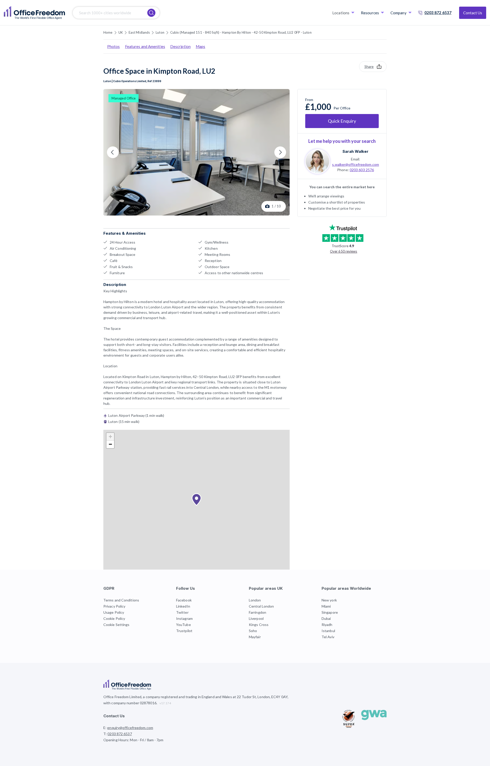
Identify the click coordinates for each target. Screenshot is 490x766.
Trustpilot (184, 631)
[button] (196, 499)
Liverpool (256, 618)
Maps (200, 46)
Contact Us (472, 12)
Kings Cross (258, 624)
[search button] (151, 13)
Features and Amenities (145, 46)
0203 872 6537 (437, 12)
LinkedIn (183, 606)
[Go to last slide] (113, 152)
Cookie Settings (116, 624)
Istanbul (328, 631)
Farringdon (257, 612)
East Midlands (139, 32)
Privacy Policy (114, 606)
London (255, 600)
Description (180, 46)
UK (120, 32)
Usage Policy (113, 612)
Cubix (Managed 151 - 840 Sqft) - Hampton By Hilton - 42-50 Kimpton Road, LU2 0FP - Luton (241, 32)
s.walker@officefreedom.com (355, 164)
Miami (326, 606)
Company (398, 12)
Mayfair (255, 637)
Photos (113, 46)
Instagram (184, 618)
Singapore (330, 612)
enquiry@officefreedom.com (130, 727)
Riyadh (327, 624)
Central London (261, 606)
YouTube (183, 624)
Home (107, 32)
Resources (370, 12)
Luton (160, 32)
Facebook (184, 600)
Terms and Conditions (121, 600)
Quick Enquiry (342, 121)
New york (329, 600)
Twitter (182, 612)
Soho (253, 631)
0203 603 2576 (362, 169)
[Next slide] (280, 152)
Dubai (326, 618)
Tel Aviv (328, 637)
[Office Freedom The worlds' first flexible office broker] (34, 12)
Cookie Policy (114, 618)
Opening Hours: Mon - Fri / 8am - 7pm (133, 740)
